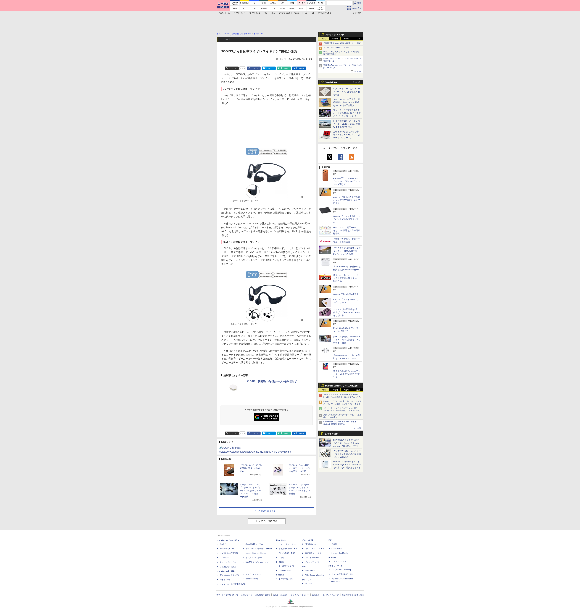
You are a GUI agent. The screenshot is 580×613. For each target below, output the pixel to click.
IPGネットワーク (335, 566)
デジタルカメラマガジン (230, 575)
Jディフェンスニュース (314, 549)
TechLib (308, 583)
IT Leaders (224, 558)
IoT (312, 13)
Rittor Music (281, 540)
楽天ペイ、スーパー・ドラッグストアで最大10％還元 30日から (347, 278)
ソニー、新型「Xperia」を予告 (336, 47)
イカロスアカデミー (313, 562)
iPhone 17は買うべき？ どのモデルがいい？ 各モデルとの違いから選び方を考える (347, 464)
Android (297, 13)
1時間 (323, 38)
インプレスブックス (253, 574)
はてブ (270, 68)
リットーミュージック (288, 544)
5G (306, 13)
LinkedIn (301, 68)
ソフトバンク (239, 13)
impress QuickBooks (340, 553)
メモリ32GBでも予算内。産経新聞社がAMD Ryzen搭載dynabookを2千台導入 (346, 102)
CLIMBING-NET (285, 570)
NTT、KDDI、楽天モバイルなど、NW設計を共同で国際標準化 (346, 230)
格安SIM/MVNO (324, 13)
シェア (255, 68)
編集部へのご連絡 (280, 595)
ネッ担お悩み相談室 (228, 567)
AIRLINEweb (310, 544)
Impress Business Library (255, 553)
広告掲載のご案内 (262, 595)
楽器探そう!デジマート (288, 549)
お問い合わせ (246, 595)
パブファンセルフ (339, 561)
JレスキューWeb (312, 558)
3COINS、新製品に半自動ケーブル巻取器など (271, 381)
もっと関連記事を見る (265, 511)
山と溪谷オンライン (287, 566)
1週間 (346, 38)
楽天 (273, 13)
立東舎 (281, 558)
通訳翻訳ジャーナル (313, 553)
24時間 (335, 38)
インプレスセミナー (253, 558)
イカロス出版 (307, 540)
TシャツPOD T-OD (287, 553)
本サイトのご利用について (227, 595)
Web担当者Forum (227, 549)
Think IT (223, 544)
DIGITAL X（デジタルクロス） (257, 562)
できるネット (225, 580)
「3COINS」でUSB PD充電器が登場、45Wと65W (251, 468)
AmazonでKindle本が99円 (345, 294)
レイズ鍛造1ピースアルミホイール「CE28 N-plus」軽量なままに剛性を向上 (346, 124)
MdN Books (310, 570)
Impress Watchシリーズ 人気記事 (341, 386)
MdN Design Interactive (314, 575)
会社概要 (315, 595)
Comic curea (337, 549)
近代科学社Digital (286, 579)
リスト (242, 68)
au (229, 13)
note (286, 68)
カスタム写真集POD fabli (342, 574)
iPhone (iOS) (284, 13)
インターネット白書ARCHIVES (232, 584)
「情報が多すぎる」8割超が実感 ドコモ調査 (342, 43)
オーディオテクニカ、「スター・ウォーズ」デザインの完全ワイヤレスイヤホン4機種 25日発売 (250, 490)
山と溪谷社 (280, 562)
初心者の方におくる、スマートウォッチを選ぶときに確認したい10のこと (347, 454)
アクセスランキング (334, 34)
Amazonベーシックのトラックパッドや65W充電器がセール (347, 219)
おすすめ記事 (331, 433)
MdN (304, 567)
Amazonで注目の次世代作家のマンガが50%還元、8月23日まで (346, 200)
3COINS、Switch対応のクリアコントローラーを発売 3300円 (299, 468)
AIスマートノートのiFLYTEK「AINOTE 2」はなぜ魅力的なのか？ (346, 91)
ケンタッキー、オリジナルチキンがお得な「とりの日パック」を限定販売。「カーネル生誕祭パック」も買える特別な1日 (342, 410)
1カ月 (357, 38)
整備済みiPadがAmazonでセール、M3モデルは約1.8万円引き (346, 374)
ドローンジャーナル (228, 562)
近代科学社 (280, 575)
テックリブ (306, 580)
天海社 (334, 544)
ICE (330, 540)
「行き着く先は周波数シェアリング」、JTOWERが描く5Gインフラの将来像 (347, 251)
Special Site (331, 82)
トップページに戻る (266, 521)
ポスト (233, 68)
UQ (265, 13)
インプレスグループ (330, 595)
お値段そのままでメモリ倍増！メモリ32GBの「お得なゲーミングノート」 (346, 134)
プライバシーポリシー (300, 595)
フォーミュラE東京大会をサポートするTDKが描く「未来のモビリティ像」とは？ (347, 113)
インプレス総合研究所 (229, 553)
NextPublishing (251, 579)
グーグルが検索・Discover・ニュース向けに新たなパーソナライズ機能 (347, 339)
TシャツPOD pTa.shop (341, 570)
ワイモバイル (254, 13)
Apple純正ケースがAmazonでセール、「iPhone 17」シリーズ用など (346, 181)
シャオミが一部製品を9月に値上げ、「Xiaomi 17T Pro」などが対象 (347, 312)
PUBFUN (332, 558)
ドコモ (221, 13)
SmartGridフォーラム (254, 544)
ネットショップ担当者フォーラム (259, 549)
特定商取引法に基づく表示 (353, 595)
